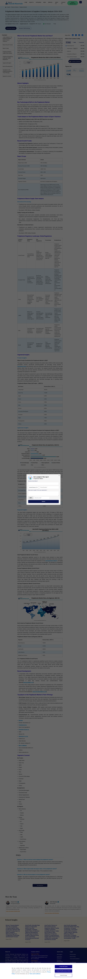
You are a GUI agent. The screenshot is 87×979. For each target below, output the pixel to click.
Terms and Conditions (35, 973)
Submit (43, 501)
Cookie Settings (63, 975)
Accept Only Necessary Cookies (63, 970)
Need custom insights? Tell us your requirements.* (37, 490)
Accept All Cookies (63, 966)
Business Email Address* (33, 481)
